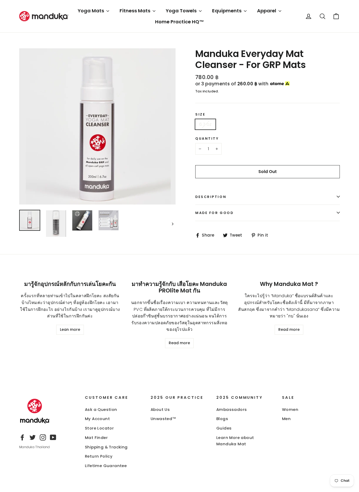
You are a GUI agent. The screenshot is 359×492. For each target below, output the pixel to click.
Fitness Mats (135, 10)
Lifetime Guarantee (106, 465)
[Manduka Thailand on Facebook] (22, 437)
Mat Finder (96, 437)
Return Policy (98, 456)
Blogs (222, 418)
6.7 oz (205, 124)
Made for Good (214, 213)
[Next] (172, 223)
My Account (97, 418)
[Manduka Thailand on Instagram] (43, 437)
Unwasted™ (163, 418)
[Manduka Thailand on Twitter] (32, 437)
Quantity (207, 138)
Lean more (70, 329)
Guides (224, 428)
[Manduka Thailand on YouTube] (53, 437)
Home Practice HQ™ (179, 21)
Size (200, 114)
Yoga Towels (182, 10)
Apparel (267, 10)
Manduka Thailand (34, 447)
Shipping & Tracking (106, 447)
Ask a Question (101, 409)
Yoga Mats (91, 10)
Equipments (227, 10)
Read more (179, 343)
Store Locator (99, 428)
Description (210, 197)
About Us (160, 409)
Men (286, 418)
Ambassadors (231, 409)
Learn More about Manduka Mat (235, 441)
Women (290, 409)
